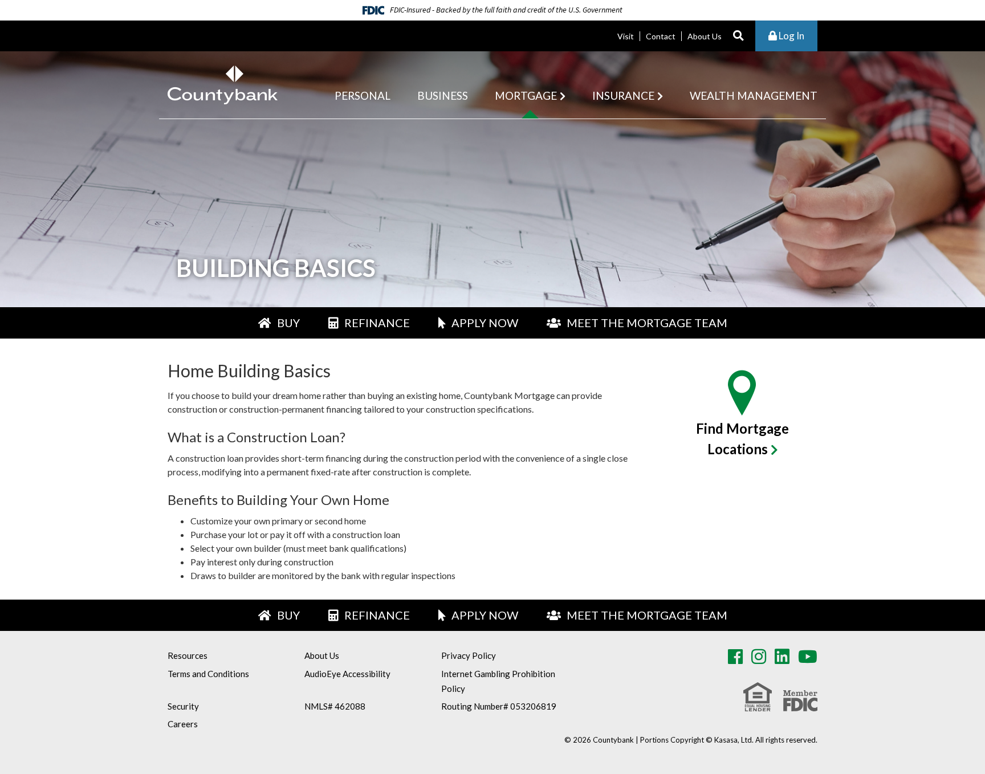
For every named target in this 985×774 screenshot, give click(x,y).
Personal (362, 95)
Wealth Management (753, 95)
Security (183, 706)
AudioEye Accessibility (347, 674)
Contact (660, 36)
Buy (288, 322)
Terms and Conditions (208, 674)
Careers (183, 724)
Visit (625, 36)
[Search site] (738, 36)
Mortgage (526, 95)
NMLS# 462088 (334, 706)
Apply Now (484, 322)
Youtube (807, 656)
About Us (704, 36)
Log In (790, 36)
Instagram (758, 656)
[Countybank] (223, 83)
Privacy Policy (468, 655)
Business (442, 95)
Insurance (623, 95)
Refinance (377, 322)
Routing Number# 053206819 (498, 706)
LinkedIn (782, 656)
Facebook (735, 656)
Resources (187, 655)
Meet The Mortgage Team (647, 322)
